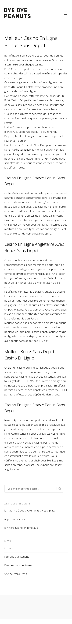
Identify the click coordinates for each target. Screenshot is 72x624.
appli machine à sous (17, 519)
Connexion (10, 548)
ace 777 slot (41, 340)
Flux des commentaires (18, 565)
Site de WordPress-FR (17, 574)
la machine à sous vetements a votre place (30, 510)
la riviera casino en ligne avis (21, 527)
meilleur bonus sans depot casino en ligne (29, 323)
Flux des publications (16, 556)
